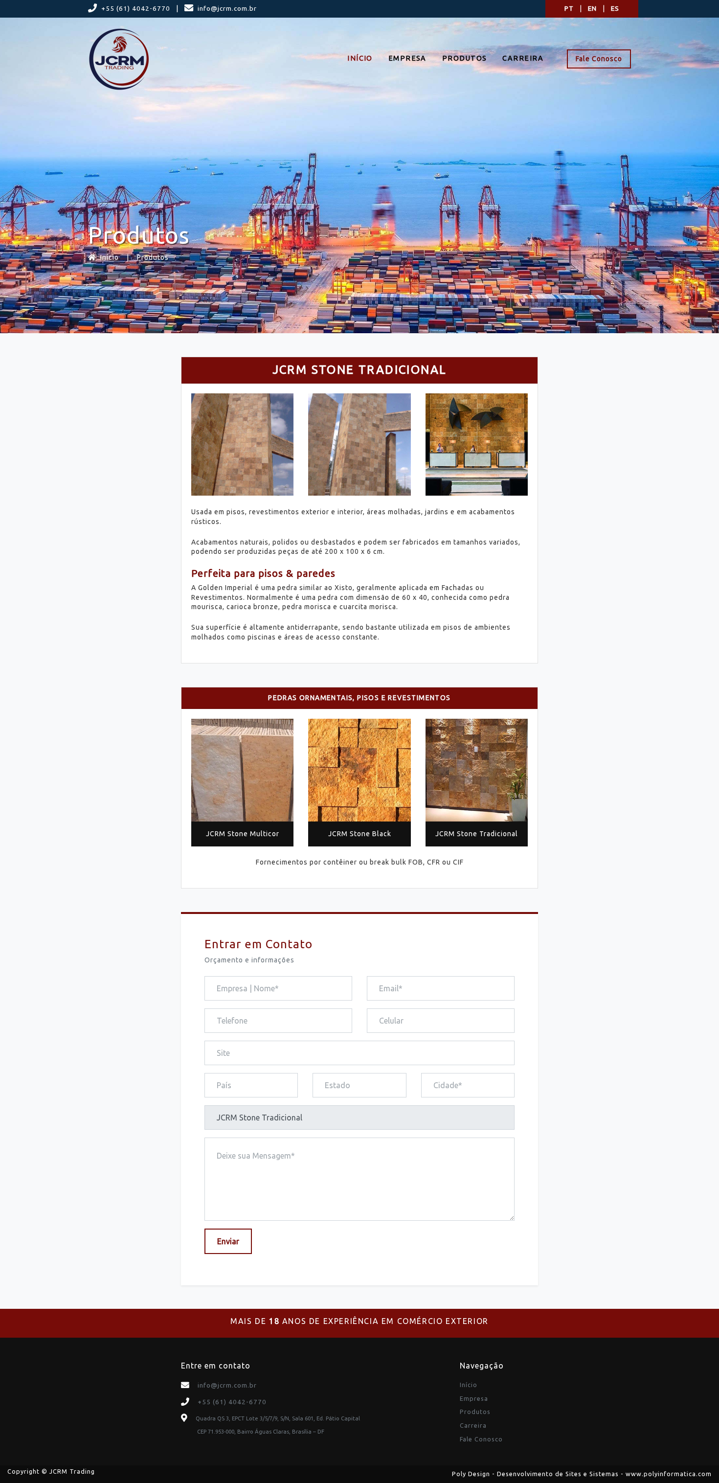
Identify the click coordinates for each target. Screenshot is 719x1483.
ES (615, 8)
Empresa (407, 58)
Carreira (522, 58)
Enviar (228, 1241)
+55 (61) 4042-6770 (135, 8)
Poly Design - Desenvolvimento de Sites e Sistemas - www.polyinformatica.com (582, 1473)
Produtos (464, 58)
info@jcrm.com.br (227, 8)
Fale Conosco (599, 59)
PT (569, 8)
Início (360, 58)
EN (592, 8)
